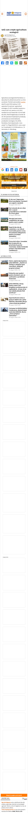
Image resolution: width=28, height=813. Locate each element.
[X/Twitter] (16, 169)
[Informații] (26, 14)
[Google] (2, 169)
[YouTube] (20, 169)
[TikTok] (25, 169)
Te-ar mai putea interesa (10, 194)
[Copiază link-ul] (25, 62)
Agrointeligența (6, 802)
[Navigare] (2, 14)
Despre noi (5, 798)
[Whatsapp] (16, 62)
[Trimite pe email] (20, 62)
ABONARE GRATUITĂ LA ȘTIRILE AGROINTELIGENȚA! (14, 177)
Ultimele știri (6, 256)
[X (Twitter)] (11, 62)
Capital (23, 102)
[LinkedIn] (7, 62)
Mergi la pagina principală (14, 795)
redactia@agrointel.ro (8, 809)
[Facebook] (2, 62)
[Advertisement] (14, 5)
